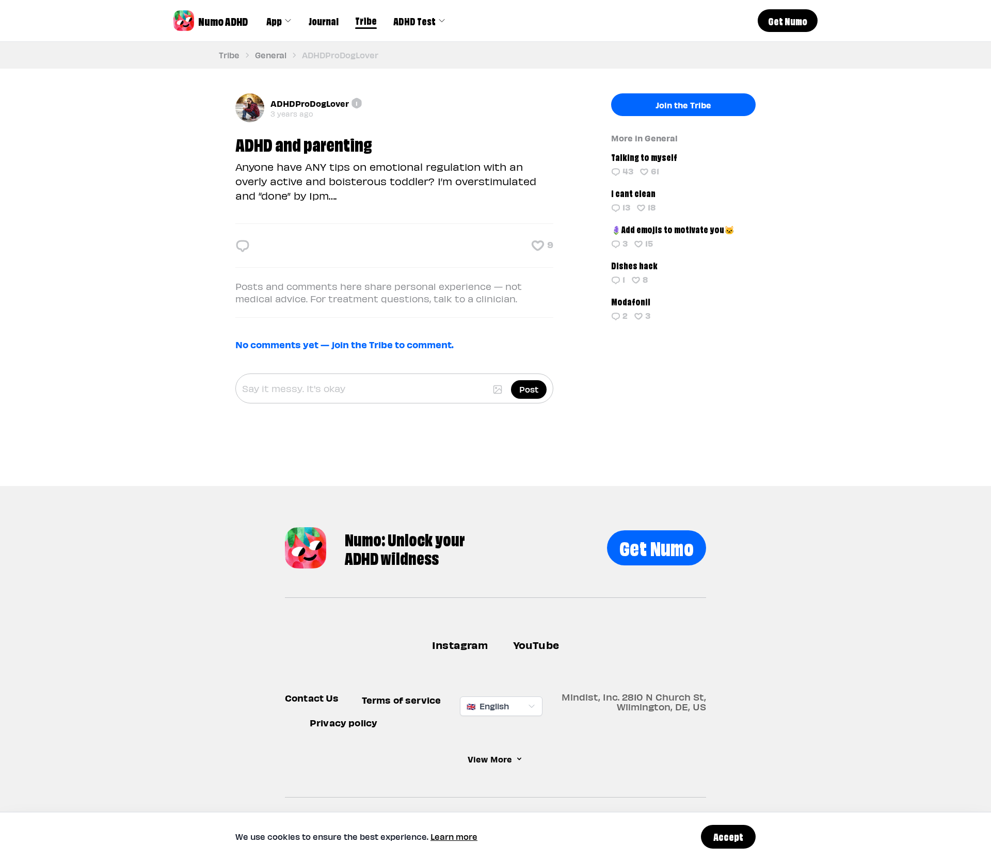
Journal (324, 20)
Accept (728, 836)
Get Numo (656, 546)
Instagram (460, 644)
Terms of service (401, 700)
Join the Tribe (683, 105)
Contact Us (312, 698)
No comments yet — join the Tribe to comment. (344, 344)
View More (490, 759)
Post (528, 389)
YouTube (536, 644)
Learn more (453, 836)
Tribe (366, 20)
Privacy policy (343, 722)
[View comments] (242, 245)
